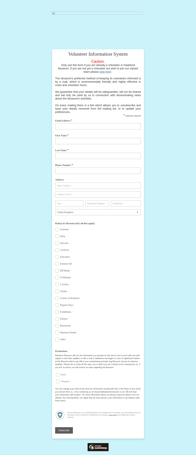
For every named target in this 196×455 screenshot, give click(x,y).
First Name (62, 135)
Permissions (61, 351)
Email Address (63, 120)
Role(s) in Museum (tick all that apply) (75, 223)
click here (105, 71)
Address (59, 179)
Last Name (62, 150)
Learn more (113, 415)
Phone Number (64, 165)
